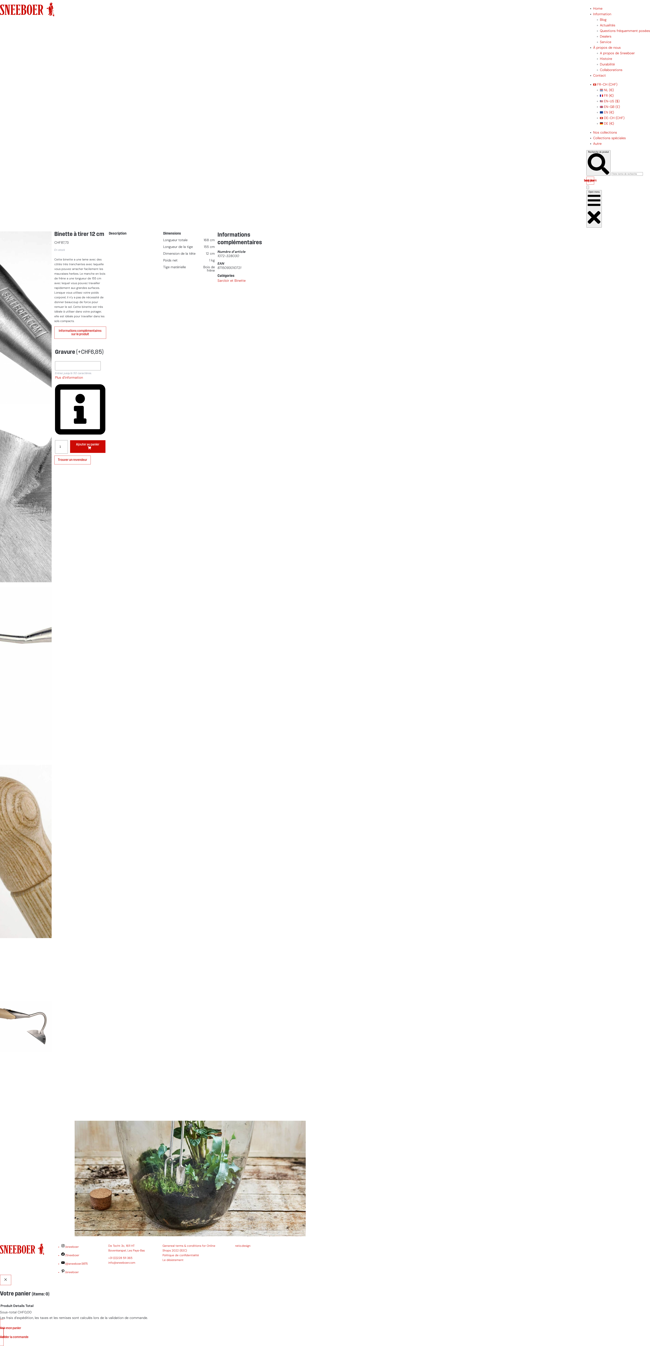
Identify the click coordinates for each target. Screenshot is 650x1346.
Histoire (606, 59)
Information (602, 14)
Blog (603, 20)
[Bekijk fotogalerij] (26, 1112)
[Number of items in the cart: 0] (587, 187)
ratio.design (243, 1246)
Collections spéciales (609, 138)
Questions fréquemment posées (625, 31)
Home (597, 8)
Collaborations (611, 70)
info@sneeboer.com (121, 1262)
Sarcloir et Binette (232, 281)
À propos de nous (607, 48)
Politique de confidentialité (180, 1255)
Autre (597, 144)
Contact (599, 75)
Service (605, 42)
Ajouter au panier (87, 444)
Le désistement (172, 1260)
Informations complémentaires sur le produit (80, 332)
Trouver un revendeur (72, 460)
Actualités (607, 25)
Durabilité (607, 64)
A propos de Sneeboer (617, 53)
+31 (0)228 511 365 (120, 1258)
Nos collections (605, 132)
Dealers (605, 36)
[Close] (5, 1280)
